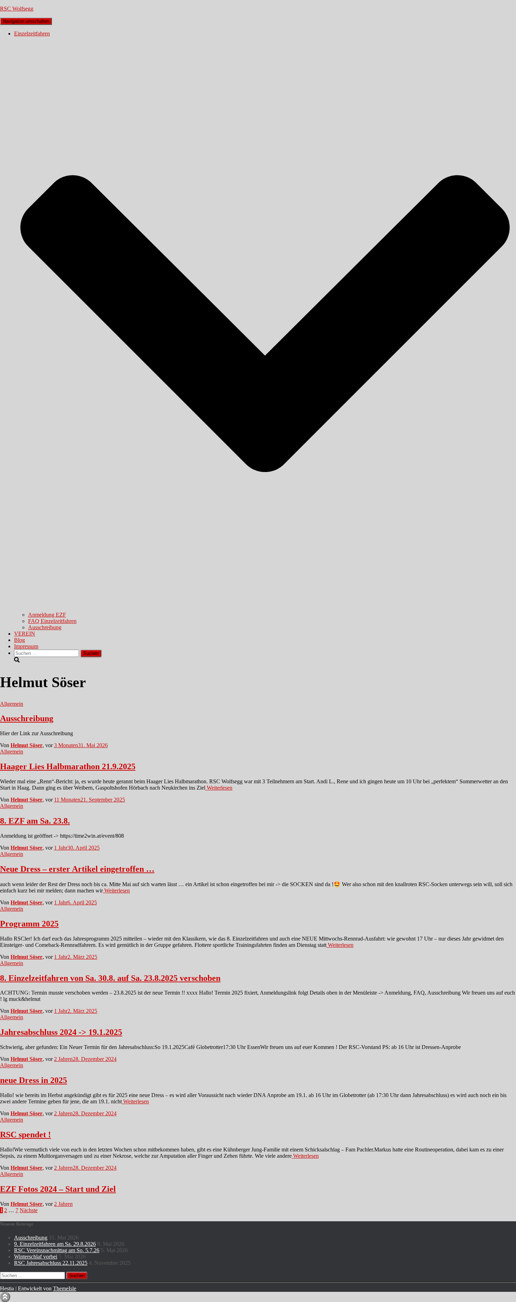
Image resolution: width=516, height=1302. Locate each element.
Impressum (26, 646)
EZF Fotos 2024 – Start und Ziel (58, 1189)
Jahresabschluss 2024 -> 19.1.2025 (61, 1032)
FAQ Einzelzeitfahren (52, 621)
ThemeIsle (64, 1288)
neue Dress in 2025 (33, 1080)
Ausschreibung (44, 627)
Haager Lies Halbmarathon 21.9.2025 (67, 766)
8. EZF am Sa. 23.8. (35, 820)
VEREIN (24, 634)
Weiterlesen (218, 788)
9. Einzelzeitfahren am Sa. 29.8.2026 (55, 1244)
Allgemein (11, 704)
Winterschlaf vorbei (35, 1257)
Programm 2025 (29, 923)
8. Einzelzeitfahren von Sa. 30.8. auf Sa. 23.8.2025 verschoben (110, 978)
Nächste (29, 1210)
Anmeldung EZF (47, 615)
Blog (19, 640)
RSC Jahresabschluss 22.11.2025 (50, 1263)
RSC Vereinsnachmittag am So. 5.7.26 (56, 1250)
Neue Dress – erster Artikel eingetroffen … (77, 868)
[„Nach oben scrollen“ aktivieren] (5, 1297)
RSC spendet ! (25, 1134)
